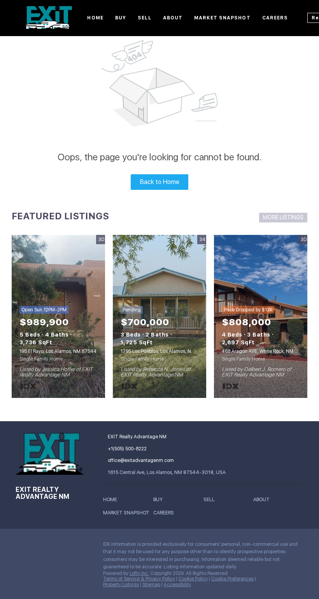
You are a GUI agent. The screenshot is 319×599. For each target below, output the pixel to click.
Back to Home (159, 182)
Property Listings (121, 584)
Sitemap (151, 584)
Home (95, 18)
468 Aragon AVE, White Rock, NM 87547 (265, 351)
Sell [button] (144, 18)
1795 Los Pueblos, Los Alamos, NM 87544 (166, 351)
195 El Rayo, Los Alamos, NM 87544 (57, 351)
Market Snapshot (222, 18)
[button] (112, 501)
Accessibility (177, 584)
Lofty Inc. (139, 573)
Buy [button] (120, 18)
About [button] (173, 18)
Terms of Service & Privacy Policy (139, 579)
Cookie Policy (193, 579)
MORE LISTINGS (283, 217)
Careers (275, 18)
